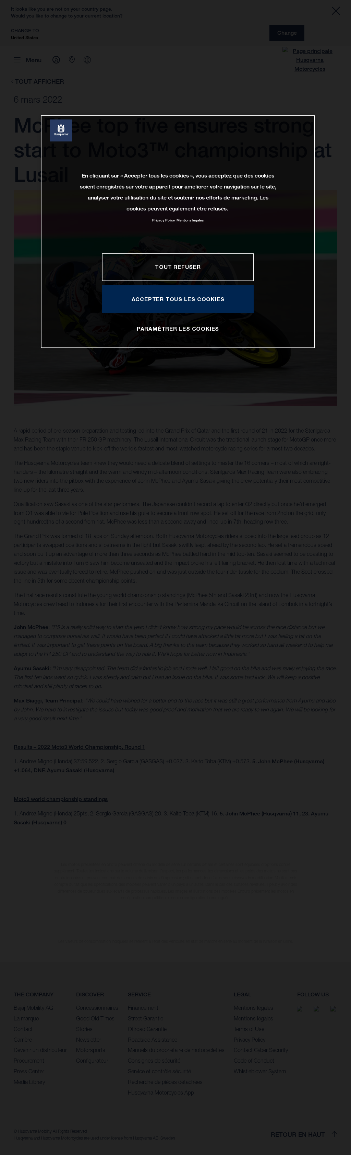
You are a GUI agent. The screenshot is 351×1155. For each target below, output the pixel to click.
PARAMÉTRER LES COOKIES (178, 328)
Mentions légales (190, 220)
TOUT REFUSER (178, 267)
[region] (178, 231)
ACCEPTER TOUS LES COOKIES (178, 299)
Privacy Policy (163, 220)
